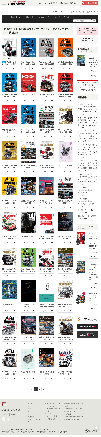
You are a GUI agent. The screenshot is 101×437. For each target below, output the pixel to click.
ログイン (43, 3)
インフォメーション (61, 12)
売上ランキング (33, 414)
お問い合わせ (51, 419)
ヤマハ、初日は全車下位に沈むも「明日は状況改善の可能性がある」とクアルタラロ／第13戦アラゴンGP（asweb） (87, 109)
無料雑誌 (31, 403)
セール (30, 406)
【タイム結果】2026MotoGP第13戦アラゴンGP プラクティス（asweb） (87, 191)
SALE (20, 17)
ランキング (54, 17)
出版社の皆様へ (70, 411)
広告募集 (68, 414)
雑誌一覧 (31, 409)
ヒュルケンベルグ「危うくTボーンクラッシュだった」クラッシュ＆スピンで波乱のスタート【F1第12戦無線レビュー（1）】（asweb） (87, 151)
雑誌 (29, 17)
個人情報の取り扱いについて (75, 409)
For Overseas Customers (74, 417)
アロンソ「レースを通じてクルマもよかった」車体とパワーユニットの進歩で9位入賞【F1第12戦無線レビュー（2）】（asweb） (87, 136)
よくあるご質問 (52, 416)
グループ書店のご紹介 (72, 420)
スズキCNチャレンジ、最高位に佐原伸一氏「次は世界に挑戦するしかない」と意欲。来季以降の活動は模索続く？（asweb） (88, 166)
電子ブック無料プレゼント (34, 421)
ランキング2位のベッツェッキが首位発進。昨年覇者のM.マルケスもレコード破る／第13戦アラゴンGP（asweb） (87, 179)
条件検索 (31, 417)
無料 (13, 17)
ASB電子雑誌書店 (11, 409)
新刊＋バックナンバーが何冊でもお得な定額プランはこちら (87, 86)
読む (94, 71)
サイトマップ (93, 12)
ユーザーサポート (78, 12)
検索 (94, 21)
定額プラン (69, 17)
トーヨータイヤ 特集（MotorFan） (85, 211)
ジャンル (40, 17)
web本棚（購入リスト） (71, 3)
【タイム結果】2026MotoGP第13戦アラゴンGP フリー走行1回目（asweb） (87, 202)
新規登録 (53, 3)
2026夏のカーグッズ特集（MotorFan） (87, 217)
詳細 (94, 76)
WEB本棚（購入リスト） (53, 410)
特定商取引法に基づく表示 (74, 403)
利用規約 (68, 406)
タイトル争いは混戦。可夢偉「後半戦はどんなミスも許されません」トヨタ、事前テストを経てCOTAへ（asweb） (87, 123)
